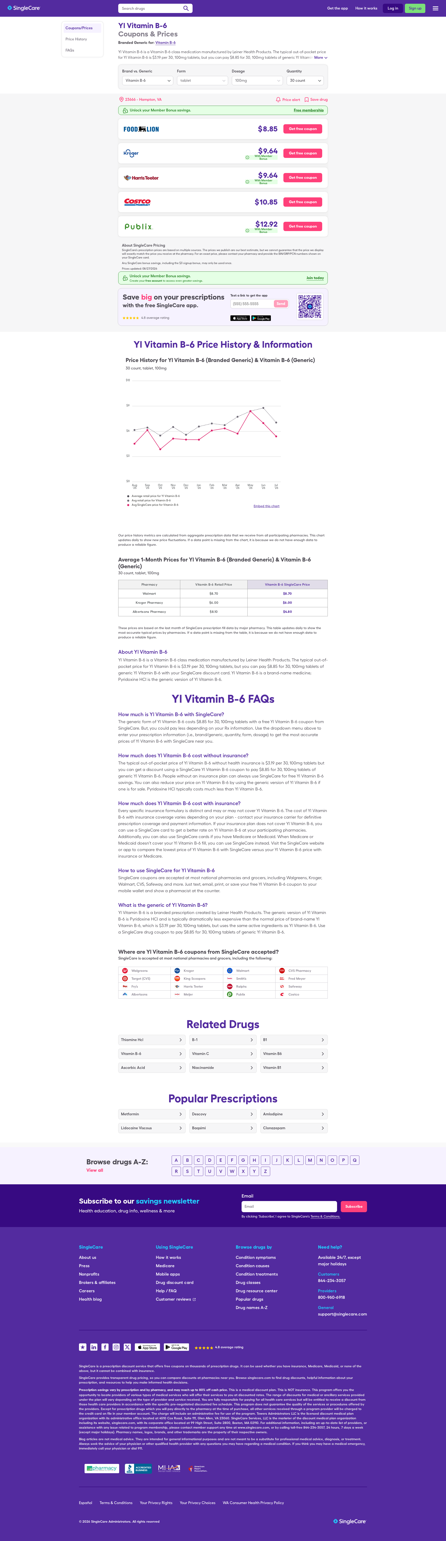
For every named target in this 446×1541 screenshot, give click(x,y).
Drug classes (248, 1282)
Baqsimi (199, 1128)
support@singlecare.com (342, 1314)
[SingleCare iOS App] (147, 1347)
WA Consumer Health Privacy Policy (253, 1503)
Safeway (295, 986)
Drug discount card (174, 1282)
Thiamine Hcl (132, 1040)
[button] (140, 100)
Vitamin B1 (272, 1067)
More (318, 57)
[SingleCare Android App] (176, 1347)
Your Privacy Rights (156, 1503)
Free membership (309, 110)
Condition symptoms (256, 1257)
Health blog (90, 1299)
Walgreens (139, 971)
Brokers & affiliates (97, 1282)
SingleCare (99, 1521)
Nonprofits (89, 1274)
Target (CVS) (140, 978)
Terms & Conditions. (325, 1216)
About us (87, 1257)
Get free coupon (303, 129)
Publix (240, 994)
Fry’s (134, 986)
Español (85, 1503)
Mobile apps (168, 1274)
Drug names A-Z (252, 1307)
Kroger (189, 971)
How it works (366, 8)
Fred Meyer (297, 978)
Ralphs (241, 986)
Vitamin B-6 (165, 42)
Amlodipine (273, 1114)
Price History (76, 39)
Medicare (165, 1265)
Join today (315, 278)
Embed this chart (266, 506)
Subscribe (354, 1206)
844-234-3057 (332, 1280)
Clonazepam (274, 1128)
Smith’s (241, 978)
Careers (87, 1290)
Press (84, 1265)
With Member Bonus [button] (263, 157)
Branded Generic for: (136, 42)
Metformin (130, 1114)
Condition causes (252, 1265)
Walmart (242, 971)
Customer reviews (173, 1299)
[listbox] (147, 77)
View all (94, 1170)
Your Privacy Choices (197, 1503)
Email (247, 1196)
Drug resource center (257, 1290)
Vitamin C (200, 1053)
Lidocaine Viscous (136, 1128)
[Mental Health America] (169, 1468)
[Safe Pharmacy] (102, 1468)
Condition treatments (257, 1274)
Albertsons (139, 994)
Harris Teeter (193, 986)
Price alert (291, 100)
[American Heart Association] (199, 1468)
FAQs (70, 50)
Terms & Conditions (116, 1503)
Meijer (188, 994)
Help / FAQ (166, 1290)
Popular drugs (249, 1299)
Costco (294, 994)
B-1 (194, 1040)
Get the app (337, 8)
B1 (265, 1040)
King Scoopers (195, 978)
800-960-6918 (331, 1297)
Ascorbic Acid (133, 1067)
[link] (316, 99)
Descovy (199, 1114)
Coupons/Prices (79, 28)
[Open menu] (436, 8)
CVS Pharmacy (300, 971)
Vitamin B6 (272, 1053)
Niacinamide (203, 1067)
